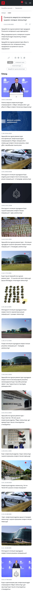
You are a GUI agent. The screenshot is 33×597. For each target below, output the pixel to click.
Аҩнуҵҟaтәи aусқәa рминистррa (16, 69)
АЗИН (10, 62)
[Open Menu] (30, 2)
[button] (7, 8)
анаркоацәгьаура (16, 65)
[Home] (3, 3)
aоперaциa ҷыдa (19, 62)
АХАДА (3, 13)
